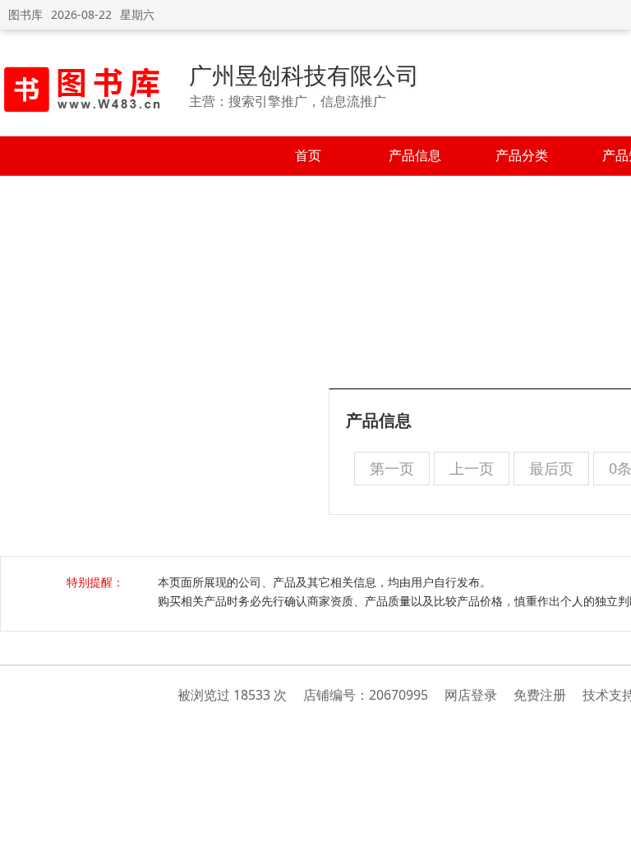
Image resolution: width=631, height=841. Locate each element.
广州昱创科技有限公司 (304, 74)
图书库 (25, 14)
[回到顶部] (610, 820)
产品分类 (521, 155)
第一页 (392, 468)
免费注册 (540, 695)
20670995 (398, 695)
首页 (308, 155)
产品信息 (415, 155)
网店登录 (470, 695)
